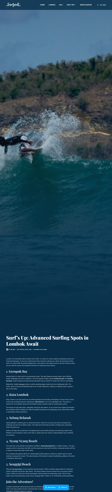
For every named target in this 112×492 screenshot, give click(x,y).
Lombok (52, 5)
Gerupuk (22, 384)
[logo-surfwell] (13, 5)
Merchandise (86, 5)
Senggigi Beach (17, 469)
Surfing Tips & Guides (41, 349)
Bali (61, 5)
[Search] (98, 5)
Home (42, 5)
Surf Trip (71, 5)
